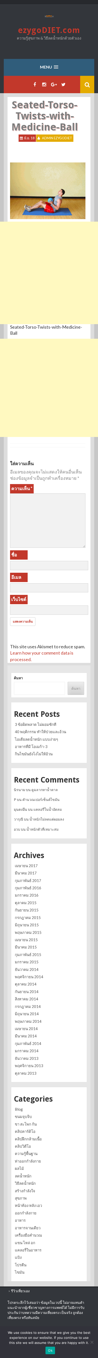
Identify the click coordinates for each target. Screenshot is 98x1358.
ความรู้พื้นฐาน (26, 1153)
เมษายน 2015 (26, 939)
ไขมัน (19, 1272)
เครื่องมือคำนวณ (28, 1235)
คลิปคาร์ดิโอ (25, 1131)
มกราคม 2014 (26, 1050)
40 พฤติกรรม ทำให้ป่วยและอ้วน (40, 731)
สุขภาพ (21, 1198)
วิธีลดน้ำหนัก (25, 1183)
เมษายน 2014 (26, 1028)
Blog (19, 1109)
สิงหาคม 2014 (26, 999)
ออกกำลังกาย (25, 1213)
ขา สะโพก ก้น (26, 1124)
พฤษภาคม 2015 (28, 932)
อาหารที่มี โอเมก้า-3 (31, 746)
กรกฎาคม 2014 (28, 1006)
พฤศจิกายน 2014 (29, 976)
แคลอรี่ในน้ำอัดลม (47, 809)
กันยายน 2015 (26, 910)
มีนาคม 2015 (26, 947)
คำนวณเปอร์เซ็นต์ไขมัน (41, 799)
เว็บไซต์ (18, 599)
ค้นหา (18, 678)
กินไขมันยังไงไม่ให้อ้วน (34, 754)
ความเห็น (21, 488)
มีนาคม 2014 (26, 1036)
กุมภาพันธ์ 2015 (28, 954)
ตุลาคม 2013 (25, 1073)
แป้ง (18, 1257)
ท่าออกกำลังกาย (28, 1161)
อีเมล (16, 577)
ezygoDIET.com (49, 30)
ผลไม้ (19, 1168)
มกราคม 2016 (26, 895)
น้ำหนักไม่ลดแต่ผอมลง (46, 819)
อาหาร (20, 1220)
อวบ (17, 829)
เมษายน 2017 (26, 865)
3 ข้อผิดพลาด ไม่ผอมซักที (35, 724)
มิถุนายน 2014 (27, 1013)
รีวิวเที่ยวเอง (20, 1291)
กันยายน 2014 (26, 991)
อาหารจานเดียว (27, 1228)
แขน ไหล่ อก (25, 1242)
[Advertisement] (49, 273)
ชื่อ (14, 554)
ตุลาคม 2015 (25, 902)
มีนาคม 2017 (26, 873)
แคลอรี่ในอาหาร (28, 1250)
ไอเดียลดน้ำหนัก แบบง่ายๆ (36, 739)
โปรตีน (20, 1265)
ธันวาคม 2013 (26, 1058)
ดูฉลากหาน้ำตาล (44, 790)
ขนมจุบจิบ (23, 1116)
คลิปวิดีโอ (23, 1146)
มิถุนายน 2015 (27, 925)
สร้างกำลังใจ (25, 1191)
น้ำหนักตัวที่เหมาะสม (42, 829)
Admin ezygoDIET (57, 138)
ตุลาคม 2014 (25, 984)
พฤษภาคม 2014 (28, 1021)
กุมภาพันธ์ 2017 (28, 880)
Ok (50, 1350)
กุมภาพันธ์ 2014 (28, 1043)
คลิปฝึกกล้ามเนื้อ (28, 1139)
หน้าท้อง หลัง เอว (28, 1205)
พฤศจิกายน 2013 (29, 1065)
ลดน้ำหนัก (23, 1176)
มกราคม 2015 (26, 962)
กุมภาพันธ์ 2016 (28, 888)
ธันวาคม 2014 (26, 969)
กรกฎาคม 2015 (28, 917)
